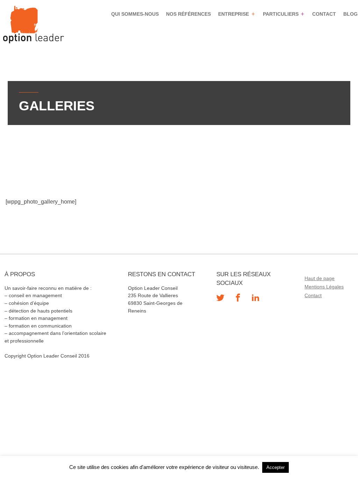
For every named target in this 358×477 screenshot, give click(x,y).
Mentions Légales (324, 286)
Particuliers (280, 14)
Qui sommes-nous (135, 14)
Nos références (188, 14)
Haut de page (320, 278)
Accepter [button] (275, 467)
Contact (324, 14)
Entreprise (233, 14)
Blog (350, 14)
